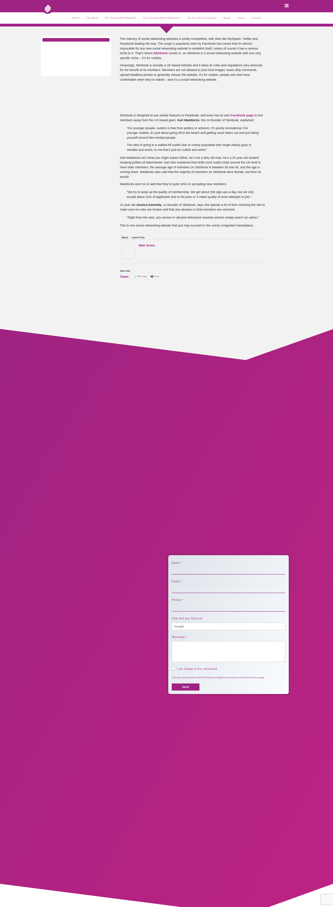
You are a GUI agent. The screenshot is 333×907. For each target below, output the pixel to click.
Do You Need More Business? (161, 17)
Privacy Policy (230, 677)
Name (177, 562)
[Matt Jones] (129, 258)
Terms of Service (250, 677)
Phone (177, 599)
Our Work (92, 17)
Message (179, 636)
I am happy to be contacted (197, 668)
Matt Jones (147, 245)
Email (177, 581)
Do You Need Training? (201, 17)
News (241, 17)
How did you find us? (187, 618)
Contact (256, 17)
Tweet (124, 276)
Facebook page (242, 115)
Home (75, 17)
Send (185, 687)
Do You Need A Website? (120, 17)
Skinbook (161, 53)
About (226, 17)
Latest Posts (138, 237)
